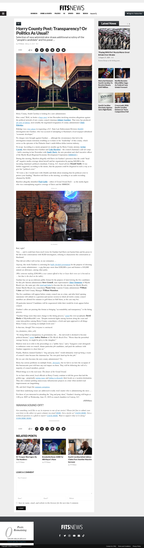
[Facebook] (61, 535)
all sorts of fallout (23, 122)
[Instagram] (70, 535)
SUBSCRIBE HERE (23, 418)
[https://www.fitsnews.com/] (72, 7)
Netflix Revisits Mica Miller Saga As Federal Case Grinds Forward (121, 84)
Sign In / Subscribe (135, 13)
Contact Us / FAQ (111, 546)
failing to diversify (56, 378)
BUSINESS (34, 13)
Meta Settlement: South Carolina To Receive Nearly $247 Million (105, 84)
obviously (56, 362)
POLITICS (57, 13)
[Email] (80, 535)
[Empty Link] (127, 24)
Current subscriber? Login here (17, 542)
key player (32, 129)
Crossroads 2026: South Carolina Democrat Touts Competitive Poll (122, 108)
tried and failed (46, 285)
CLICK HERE (80, 413)
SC (64, 13)
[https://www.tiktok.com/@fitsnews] (83, 535)
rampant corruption (42, 387)
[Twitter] (66, 535)
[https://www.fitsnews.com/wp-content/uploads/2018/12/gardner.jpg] (54, 216)
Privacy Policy (137, 546)
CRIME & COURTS (46, 13)
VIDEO (78, 13)
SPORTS (70, 13)
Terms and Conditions (124, 546)
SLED (80, 129)
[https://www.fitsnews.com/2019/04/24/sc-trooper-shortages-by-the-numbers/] (28, 447)
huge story (43, 117)
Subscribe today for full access (17, 539)
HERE (58, 413)
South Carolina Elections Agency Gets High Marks (105, 107)
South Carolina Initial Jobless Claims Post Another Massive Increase (80, 459)
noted (67, 315)
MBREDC (73, 154)
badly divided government (60, 264)
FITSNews (21, 44)
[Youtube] (75, 535)
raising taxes (40, 378)
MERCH (85, 13)
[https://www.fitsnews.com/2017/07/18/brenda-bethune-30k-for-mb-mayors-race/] (54, 447)
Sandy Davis (52, 152)
